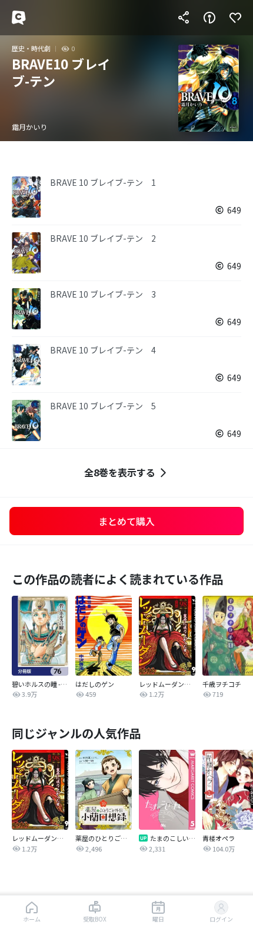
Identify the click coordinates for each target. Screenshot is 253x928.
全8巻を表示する (119, 472)
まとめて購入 (126, 521)
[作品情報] (209, 17)
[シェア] (183, 17)
